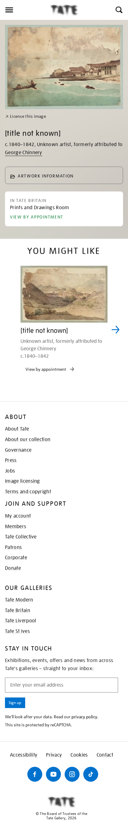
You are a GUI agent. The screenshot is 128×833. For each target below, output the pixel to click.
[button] (119, 10)
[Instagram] (72, 774)
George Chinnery (23, 153)
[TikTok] (90, 774)
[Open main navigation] (25, 10)
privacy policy (84, 717)
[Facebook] (34, 774)
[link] (25, 116)
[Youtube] (53, 774)
